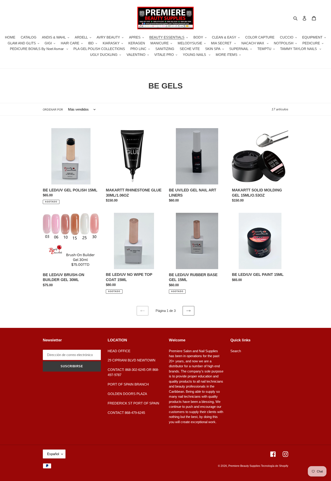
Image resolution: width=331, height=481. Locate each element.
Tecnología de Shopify (274, 465)
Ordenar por (53, 109)
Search (235, 351)
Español (53, 454)
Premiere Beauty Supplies (244, 465)
